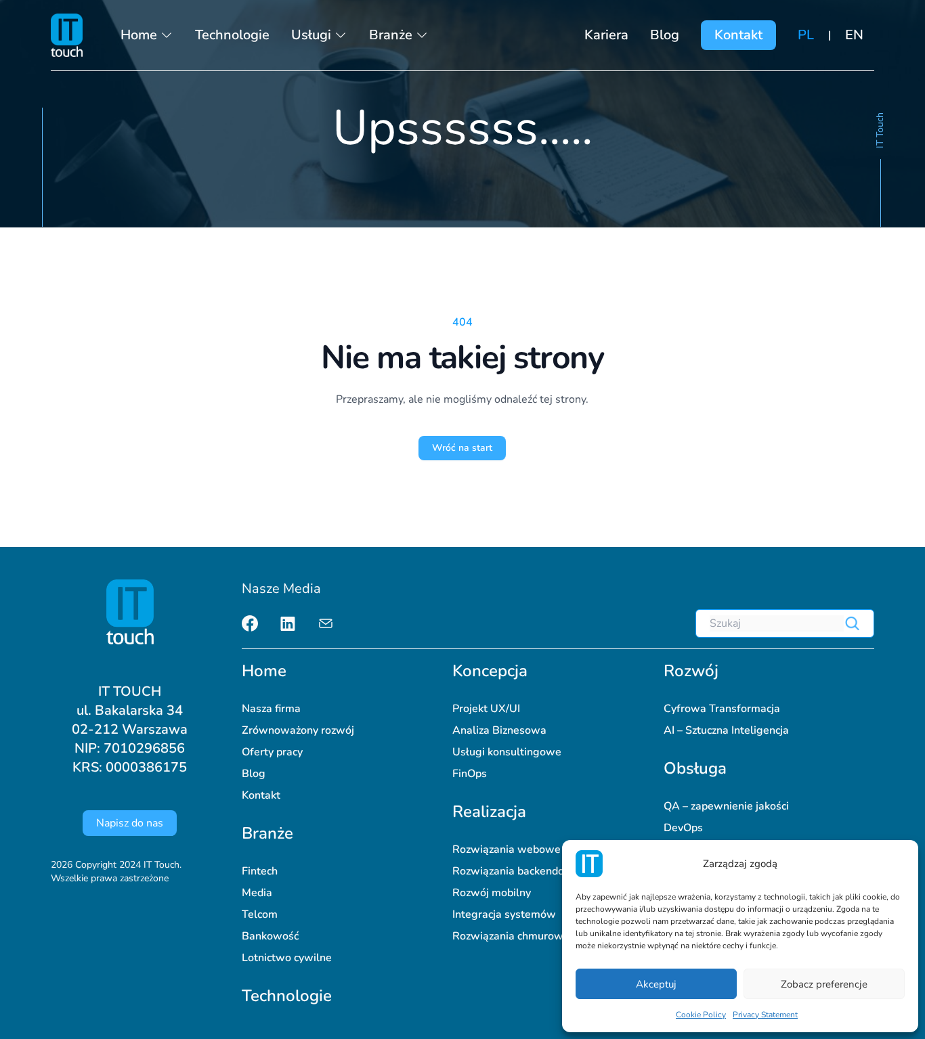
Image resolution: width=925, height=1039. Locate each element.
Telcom (260, 914)
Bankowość (270, 936)
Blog (664, 35)
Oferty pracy (272, 752)
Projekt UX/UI (486, 708)
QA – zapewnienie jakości (726, 806)
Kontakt (738, 35)
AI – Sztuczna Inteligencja (726, 730)
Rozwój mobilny (491, 892)
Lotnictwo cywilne (287, 957)
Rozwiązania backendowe (516, 871)
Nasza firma (271, 708)
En (854, 35)
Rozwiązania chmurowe (510, 936)
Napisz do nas (129, 823)
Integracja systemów (504, 914)
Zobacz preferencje (824, 984)
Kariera (606, 35)
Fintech (260, 871)
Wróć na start (462, 447)
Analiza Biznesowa (499, 730)
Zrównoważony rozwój (298, 730)
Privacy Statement (765, 1014)
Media (257, 892)
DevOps (683, 827)
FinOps (469, 773)
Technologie (232, 35)
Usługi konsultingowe (506, 752)
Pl (806, 35)
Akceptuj (656, 984)
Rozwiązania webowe (506, 849)
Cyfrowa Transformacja (722, 708)
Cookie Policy (701, 1014)
